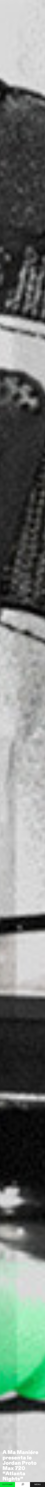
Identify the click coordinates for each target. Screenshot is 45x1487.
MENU (37, 1485)
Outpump (7, 1485)
